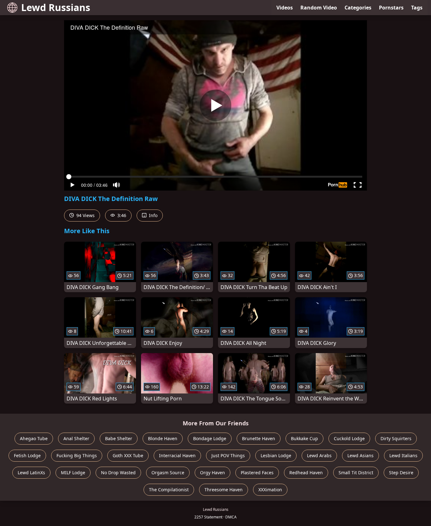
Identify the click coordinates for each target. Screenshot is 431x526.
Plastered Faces (257, 473)
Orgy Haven (212, 473)
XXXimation (270, 490)
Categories (358, 7)
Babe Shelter (118, 438)
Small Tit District (356, 473)
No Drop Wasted (118, 473)
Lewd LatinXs (31, 473)
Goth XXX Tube (128, 455)
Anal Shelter (76, 438)
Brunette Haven (258, 438)
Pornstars (391, 7)
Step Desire (401, 473)
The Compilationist (169, 490)
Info (152, 215)
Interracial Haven (177, 455)
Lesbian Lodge (276, 455)
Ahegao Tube (34, 438)
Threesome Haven (223, 490)
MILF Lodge (73, 473)
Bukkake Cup (304, 438)
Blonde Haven (162, 438)
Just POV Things (228, 455)
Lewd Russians (55, 7)
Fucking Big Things (76, 455)
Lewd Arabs (319, 455)
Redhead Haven (306, 473)
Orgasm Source (167, 473)
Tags (416, 7)
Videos (284, 7)
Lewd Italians (403, 455)
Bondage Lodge (209, 438)
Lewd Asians (360, 455)
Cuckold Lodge (349, 438)
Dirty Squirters (396, 438)
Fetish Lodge (27, 455)
